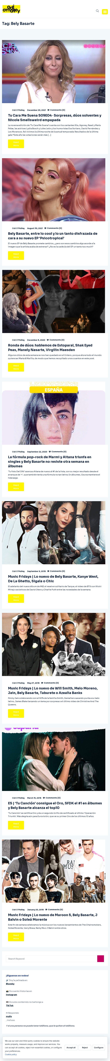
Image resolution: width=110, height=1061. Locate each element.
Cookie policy (11, 1054)
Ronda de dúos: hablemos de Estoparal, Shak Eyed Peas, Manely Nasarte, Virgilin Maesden (50, 347)
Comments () (57, 110)
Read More (16, 144)
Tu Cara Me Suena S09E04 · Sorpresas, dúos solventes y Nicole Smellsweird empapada (54, 117)
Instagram (11, 994)
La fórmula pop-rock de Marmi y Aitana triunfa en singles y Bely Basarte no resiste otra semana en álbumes (49, 461)
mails (9, 1016)
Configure (98, 1047)
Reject (85, 1047)
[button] (105, 11)
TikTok (9, 1005)
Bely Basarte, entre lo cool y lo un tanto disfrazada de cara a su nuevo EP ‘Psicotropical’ (52, 236)
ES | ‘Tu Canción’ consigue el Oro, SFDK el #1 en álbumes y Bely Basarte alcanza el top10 (55, 805)
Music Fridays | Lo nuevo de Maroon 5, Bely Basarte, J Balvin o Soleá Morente (52, 917)
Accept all (71, 1047)
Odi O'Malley (18, 110)
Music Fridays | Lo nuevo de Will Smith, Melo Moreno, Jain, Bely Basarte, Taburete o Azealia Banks (53, 690)
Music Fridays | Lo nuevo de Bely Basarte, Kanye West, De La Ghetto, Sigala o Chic (53, 579)
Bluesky (10, 984)
